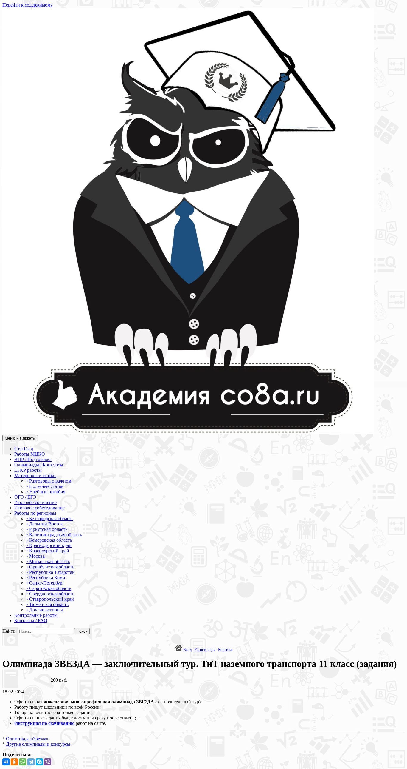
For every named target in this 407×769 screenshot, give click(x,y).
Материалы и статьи (35, 475)
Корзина (225, 649)
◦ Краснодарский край (49, 545)
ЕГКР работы (28, 470)
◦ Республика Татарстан (50, 572)
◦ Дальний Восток (44, 523)
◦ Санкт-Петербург (45, 582)
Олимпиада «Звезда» (27, 738)
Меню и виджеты (20, 438)
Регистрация (205, 649)
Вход (187, 649)
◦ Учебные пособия (45, 491)
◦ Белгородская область (49, 518)
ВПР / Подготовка (33, 459)
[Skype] (39, 761)
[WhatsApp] (22, 761)
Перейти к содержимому (27, 4)
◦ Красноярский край (47, 550)
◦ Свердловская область (50, 593)
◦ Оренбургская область (50, 566)
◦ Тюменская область (47, 604)
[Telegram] (31, 761)
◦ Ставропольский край (50, 599)
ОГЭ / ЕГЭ (25, 497)
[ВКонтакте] (6, 761)
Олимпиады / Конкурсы (38, 464)
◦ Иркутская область (46, 529)
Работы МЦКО (29, 454)
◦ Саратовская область (48, 588)
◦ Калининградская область (54, 534)
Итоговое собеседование (39, 507)
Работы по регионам (35, 513)
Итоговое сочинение (35, 502)
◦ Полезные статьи (45, 486)
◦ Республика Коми (45, 577)
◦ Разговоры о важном (48, 480)
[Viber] (47, 761)
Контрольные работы (36, 615)
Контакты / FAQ (30, 620)
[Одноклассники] (14, 761)
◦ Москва (35, 556)
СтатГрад (23, 448)
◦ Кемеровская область (49, 540)
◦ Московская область (48, 561)
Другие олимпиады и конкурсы (38, 744)
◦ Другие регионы (44, 609)
